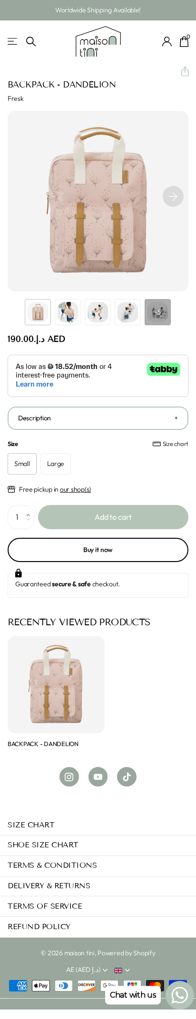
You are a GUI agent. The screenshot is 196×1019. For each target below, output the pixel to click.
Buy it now (98, 549)
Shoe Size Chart (43, 844)
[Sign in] (167, 41)
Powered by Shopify (126, 953)
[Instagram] (69, 776)
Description (34, 418)
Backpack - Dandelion (43, 743)
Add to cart (113, 517)
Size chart (175, 443)
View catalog (13, 41)
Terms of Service (45, 906)
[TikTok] (127, 776)
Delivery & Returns (49, 885)
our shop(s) (75, 489)
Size (98, 443)
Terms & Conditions (52, 865)
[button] (181, 72)
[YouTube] (98, 776)
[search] (31, 41)
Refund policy (39, 926)
